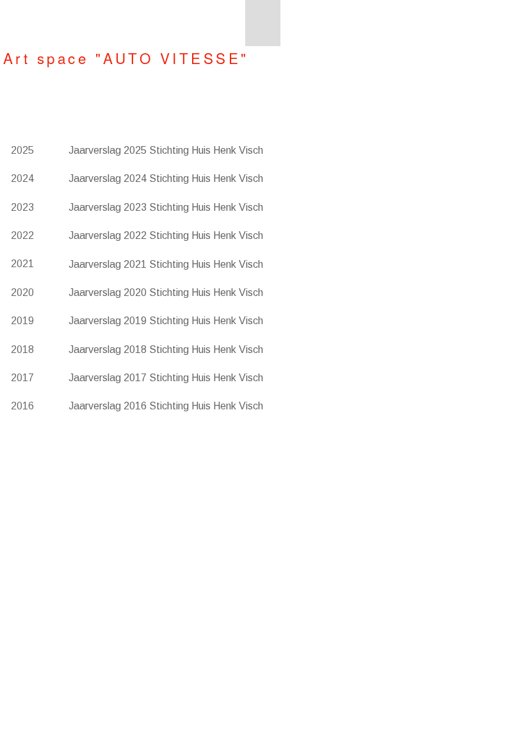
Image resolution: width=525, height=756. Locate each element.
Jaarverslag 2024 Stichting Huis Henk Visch (166, 178)
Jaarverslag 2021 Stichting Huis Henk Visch (166, 264)
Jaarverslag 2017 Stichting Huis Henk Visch (166, 377)
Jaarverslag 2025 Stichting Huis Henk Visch (166, 150)
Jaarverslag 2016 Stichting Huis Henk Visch (166, 405)
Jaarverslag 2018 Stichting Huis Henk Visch (166, 349)
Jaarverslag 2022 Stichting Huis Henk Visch (166, 235)
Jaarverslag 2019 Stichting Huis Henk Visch (166, 320)
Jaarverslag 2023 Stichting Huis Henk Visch (166, 207)
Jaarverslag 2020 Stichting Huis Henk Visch (166, 292)
